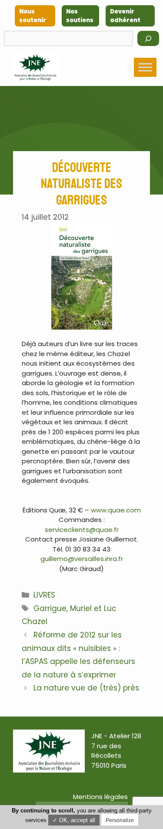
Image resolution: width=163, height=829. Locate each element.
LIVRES (44, 595)
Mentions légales (100, 796)
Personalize (120, 820)
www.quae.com (116, 510)
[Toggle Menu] (145, 67)
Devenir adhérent (125, 15)
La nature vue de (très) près (86, 688)
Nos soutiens (79, 15)
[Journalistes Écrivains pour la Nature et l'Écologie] (35, 67)
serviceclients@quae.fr (82, 529)
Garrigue (50, 608)
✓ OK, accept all (74, 820)
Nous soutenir (32, 15)
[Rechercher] (148, 38)
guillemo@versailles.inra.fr (81, 558)
